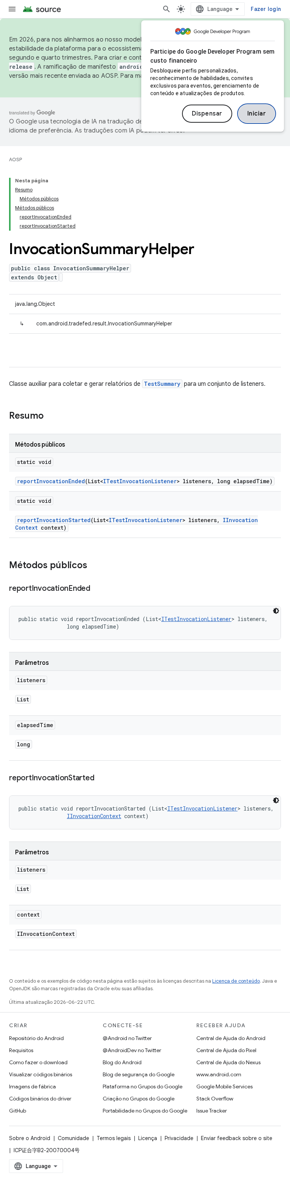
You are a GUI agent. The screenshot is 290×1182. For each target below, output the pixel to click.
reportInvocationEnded (51, 481)
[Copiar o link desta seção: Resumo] (51, 416)
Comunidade (73, 1138)
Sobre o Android (29, 1138)
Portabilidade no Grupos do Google (145, 1110)
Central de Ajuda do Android (230, 1038)
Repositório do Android (36, 1038)
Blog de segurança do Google (138, 1074)
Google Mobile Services (224, 1086)
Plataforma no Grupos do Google (142, 1086)
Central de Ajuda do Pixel (226, 1050)
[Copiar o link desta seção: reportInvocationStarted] (101, 778)
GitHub (17, 1110)
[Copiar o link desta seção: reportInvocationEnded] (97, 588)
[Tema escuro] (276, 610)
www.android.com (218, 1074)
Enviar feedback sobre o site (236, 1138)
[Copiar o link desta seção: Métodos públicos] (94, 565)
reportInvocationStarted (54, 520)
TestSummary (162, 383)
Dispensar (207, 113)
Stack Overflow (214, 1098)
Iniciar (256, 113)
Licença (147, 1138)
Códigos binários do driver (40, 1098)
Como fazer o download (38, 1062)
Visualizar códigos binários (40, 1074)
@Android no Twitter (127, 1038)
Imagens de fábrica (32, 1086)
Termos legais (114, 1138)
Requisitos (21, 1050)
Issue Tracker (211, 1110)
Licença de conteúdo (236, 981)
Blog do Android (122, 1062)
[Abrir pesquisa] (166, 9)
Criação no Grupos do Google (138, 1098)
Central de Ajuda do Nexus (228, 1062)
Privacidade (179, 1138)
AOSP (15, 159)
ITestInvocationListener (140, 481)
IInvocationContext (94, 816)
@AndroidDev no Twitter (132, 1050)
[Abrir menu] (12, 9)
